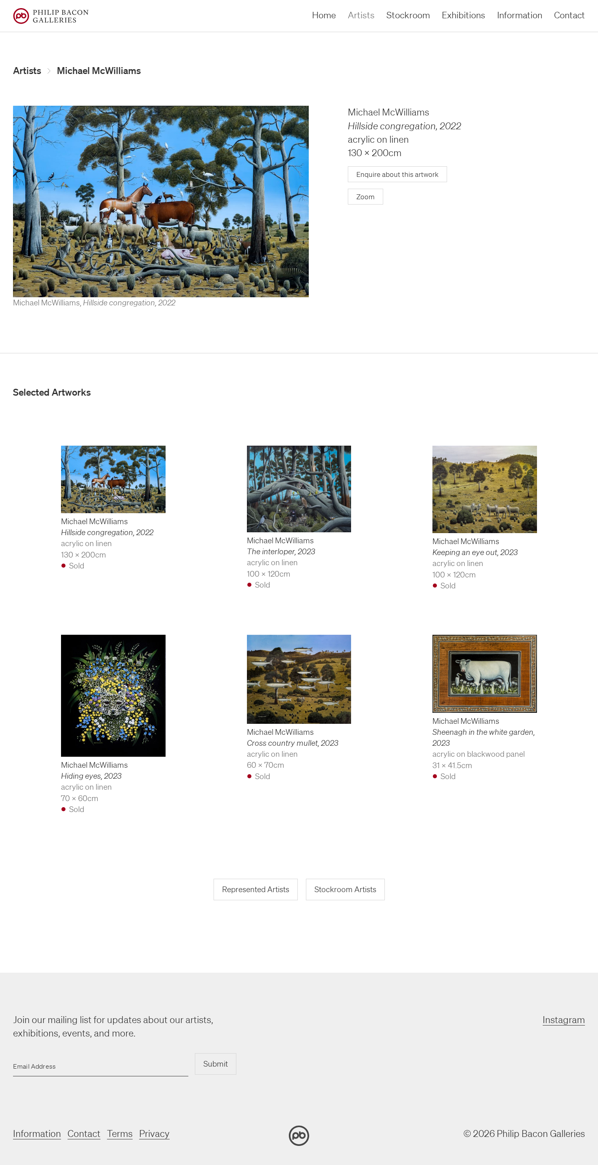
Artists (361, 14)
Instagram (564, 1019)
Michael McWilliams (99, 70)
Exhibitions (463, 14)
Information (519, 14)
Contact (569, 14)
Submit (215, 1063)
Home (324, 14)
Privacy (154, 1133)
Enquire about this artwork (397, 174)
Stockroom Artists (345, 889)
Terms (120, 1133)
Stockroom (408, 14)
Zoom (365, 196)
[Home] (51, 16)
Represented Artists (255, 889)
